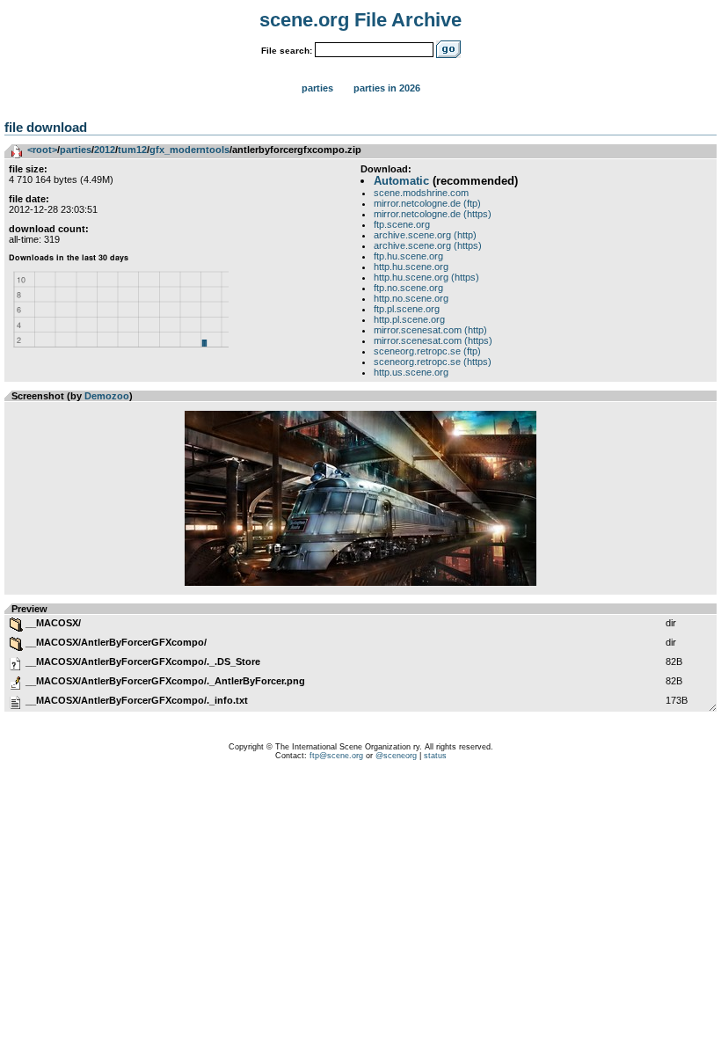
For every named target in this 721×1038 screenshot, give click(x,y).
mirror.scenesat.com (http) (430, 330)
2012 (104, 149)
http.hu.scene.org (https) (426, 277)
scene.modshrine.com (421, 192)
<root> (42, 149)
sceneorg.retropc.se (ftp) (427, 351)
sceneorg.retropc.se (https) (433, 361)
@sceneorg (396, 755)
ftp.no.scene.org (408, 287)
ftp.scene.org (402, 224)
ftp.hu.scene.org (408, 256)
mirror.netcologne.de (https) (433, 213)
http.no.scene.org (411, 298)
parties (75, 149)
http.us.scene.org (411, 372)
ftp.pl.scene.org (407, 308)
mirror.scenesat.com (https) (433, 340)
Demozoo (106, 396)
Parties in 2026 (386, 88)
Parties (317, 88)
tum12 (132, 149)
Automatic (401, 180)
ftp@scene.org (336, 755)
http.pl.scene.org (409, 319)
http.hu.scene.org (411, 266)
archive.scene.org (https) (428, 245)
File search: (286, 50)
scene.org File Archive (360, 20)
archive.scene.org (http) (425, 235)
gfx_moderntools (189, 149)
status (435, 755)
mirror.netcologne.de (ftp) (427, 203)
